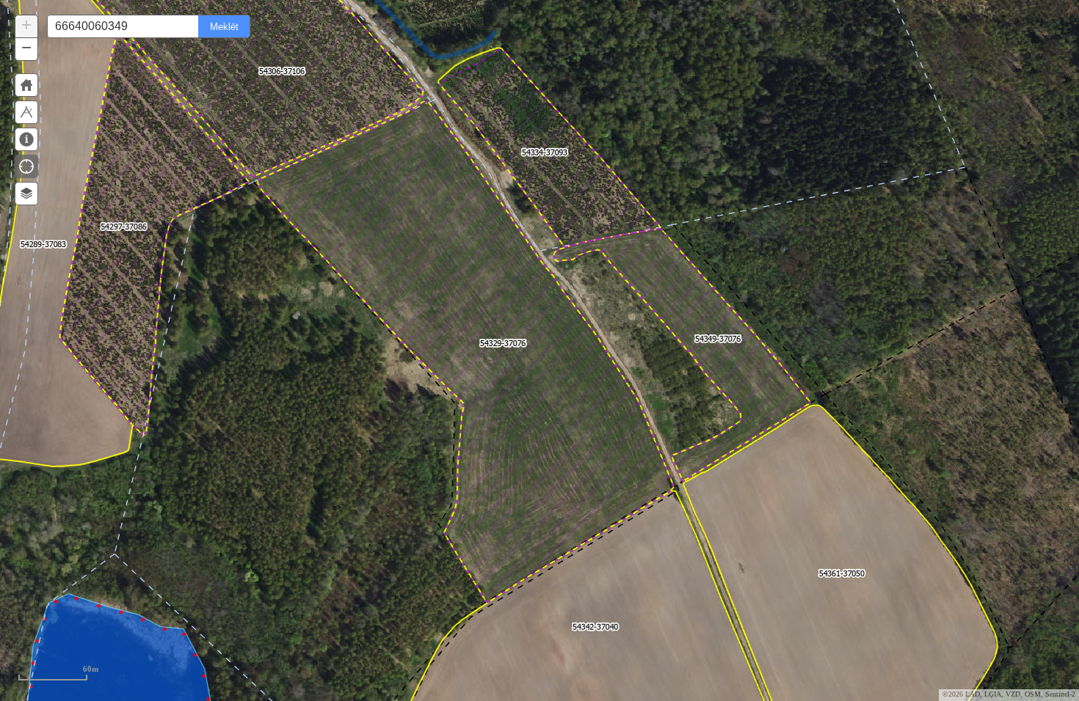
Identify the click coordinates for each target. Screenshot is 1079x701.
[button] (26, 26)
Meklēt (224, 26)
